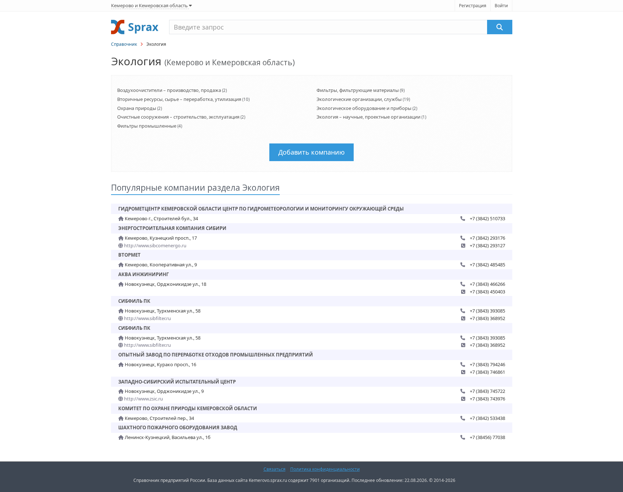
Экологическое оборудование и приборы (364, 108)
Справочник (124, 44)
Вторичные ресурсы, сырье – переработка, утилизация (179, 99)
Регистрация (472, 6)
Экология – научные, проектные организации (368, 117)
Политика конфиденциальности (325, 469)
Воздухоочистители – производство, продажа (169, 90)
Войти (501, 6)
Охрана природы (136, 108)
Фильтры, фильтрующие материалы (358, 90)
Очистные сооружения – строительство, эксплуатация (178, 117)
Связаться (275, 469)
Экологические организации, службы (359, 99)
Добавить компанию (311, 152)
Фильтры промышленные (146, 126)
